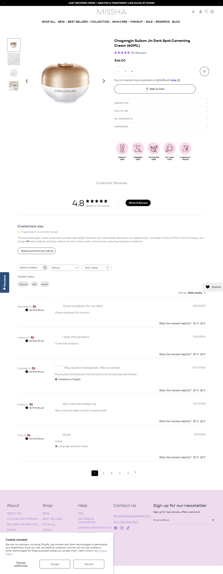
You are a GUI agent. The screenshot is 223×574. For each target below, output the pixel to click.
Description (121, 103)
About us (14, 513)
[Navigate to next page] (136, 472)
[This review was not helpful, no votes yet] (201, 323)
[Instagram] (122, 528)
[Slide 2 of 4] (13, 59)
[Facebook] (116, 528)
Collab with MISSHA (22, 519)
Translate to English (69, 379)
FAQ (80, 513)
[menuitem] (48, 22)
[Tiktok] (128, 528)
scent (44, 284)
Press (11, 530)
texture (23, 284)
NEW (46, 513)
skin (34, 284)
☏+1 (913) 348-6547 (126, 521)
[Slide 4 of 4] (13, 87)
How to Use (121, 110)
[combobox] (65, 268)
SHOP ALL (49, 524)
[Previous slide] (26, 81)
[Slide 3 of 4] (13, 73)
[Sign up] (213, 520)
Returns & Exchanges (87, 520)
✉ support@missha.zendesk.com (132, 515)
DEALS (47, 530)
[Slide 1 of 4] (13, 45)
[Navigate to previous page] (86, 472)
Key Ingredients (123, 118)
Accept (55, 564)
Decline (89, 564)
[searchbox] (30, 267)
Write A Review (138, 202)
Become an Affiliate (22, 524)
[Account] (200, 12)
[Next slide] (105, 81)
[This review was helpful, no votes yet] (194, 323)
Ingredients (121, 126)
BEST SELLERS (52, 519)
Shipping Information (94, 528)
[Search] (193, 12)
